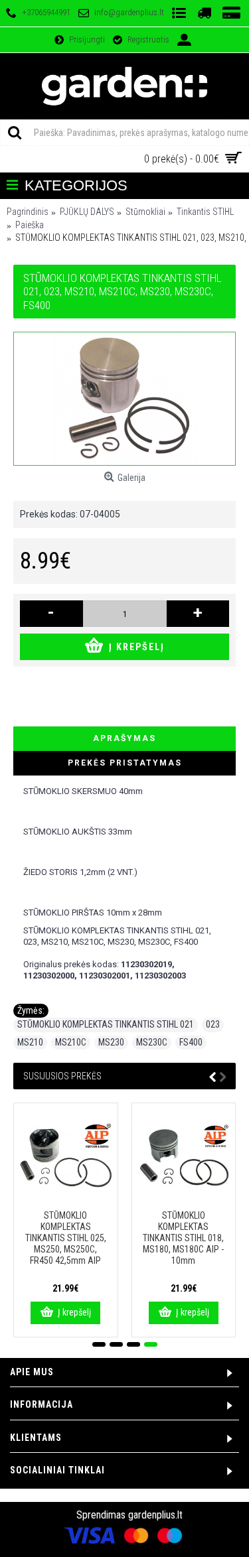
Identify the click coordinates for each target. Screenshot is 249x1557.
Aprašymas (124, 738)
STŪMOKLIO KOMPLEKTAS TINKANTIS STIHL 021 (105, 1024)
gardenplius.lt (155, 1515)
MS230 (111, 1042)
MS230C (151, 1042)
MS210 (30, 1042)
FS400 (191, 1042)
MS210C (70, 1042)
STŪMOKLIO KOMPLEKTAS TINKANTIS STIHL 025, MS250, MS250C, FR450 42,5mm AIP (65, 1238)
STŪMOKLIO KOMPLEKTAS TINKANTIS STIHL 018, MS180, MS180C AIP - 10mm (183, 1238)
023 (213, 1024)
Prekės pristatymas (125, 763)
